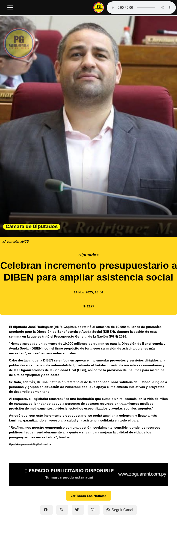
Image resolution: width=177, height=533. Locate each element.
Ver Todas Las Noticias (88, 496)
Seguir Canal (122, 510)
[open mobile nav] (10, 7)
